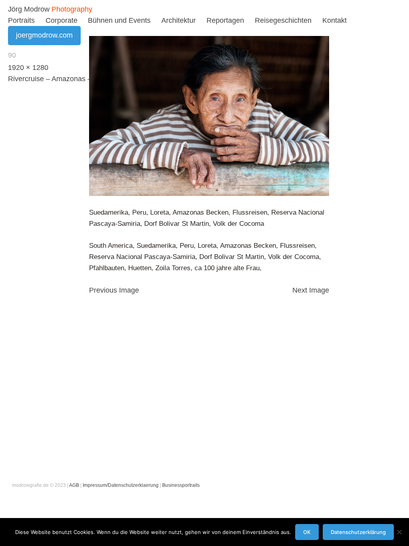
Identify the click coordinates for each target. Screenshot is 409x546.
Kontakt (334, 20)
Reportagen (225, 20)
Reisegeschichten (283, 20)
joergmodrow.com (44, 35)
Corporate (61, 20)
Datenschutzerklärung (358, 532)
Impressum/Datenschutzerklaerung (121, 485)
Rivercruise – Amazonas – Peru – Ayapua (74, 79)
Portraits (21, 20)
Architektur (178, 20)
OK (307, 532)
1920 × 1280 (28, 68)
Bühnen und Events (119, 20)
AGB (74, 485)
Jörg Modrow (29, 9)
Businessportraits (181, 485)
